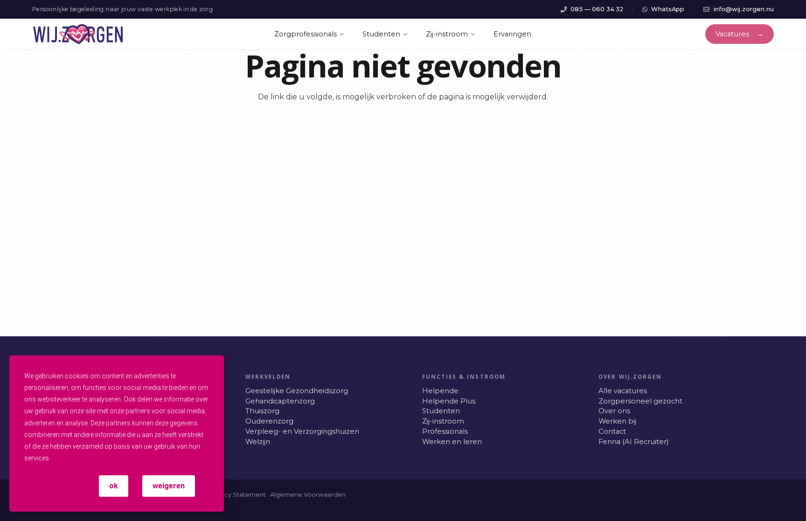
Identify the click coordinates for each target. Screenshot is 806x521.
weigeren (169, 485)
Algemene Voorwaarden (308, 494)
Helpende (440, 391)
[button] (350, 34)
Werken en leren (452, 442)
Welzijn (257, 442)
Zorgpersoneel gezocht (640, 401)
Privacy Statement (237, 494)
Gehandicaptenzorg (280, 401)
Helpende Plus (448, 401)
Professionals (445, 431)
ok (113, 485)
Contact (612, 431)
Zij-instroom (443, 421)
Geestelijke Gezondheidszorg (296, 391)
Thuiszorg (262, 411)
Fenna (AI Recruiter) (633, 442)
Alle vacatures (622, 391)
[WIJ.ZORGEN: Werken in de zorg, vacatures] (78, 34)
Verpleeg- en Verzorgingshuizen (302, 431)
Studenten (441, 411)
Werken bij (617, 421)
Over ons (614, 411)
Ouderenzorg (269, 421)
